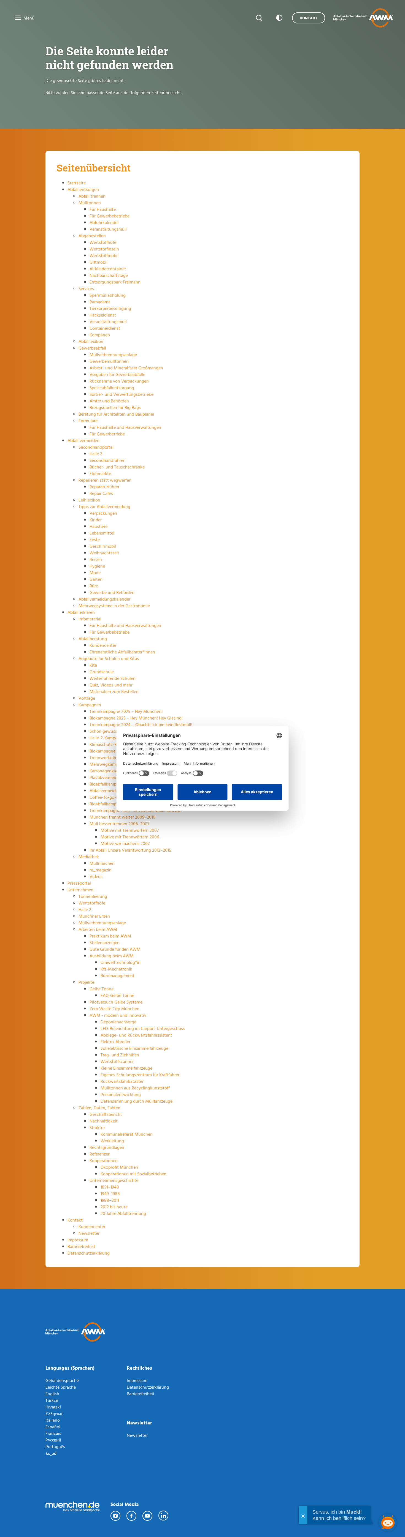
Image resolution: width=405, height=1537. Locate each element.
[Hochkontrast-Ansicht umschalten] (278, 17)
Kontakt (308, 18)
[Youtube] (147, 1516)
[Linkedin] (163, 1516)
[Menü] (16, 18)
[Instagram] (115, 1516)
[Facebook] (131, 1516)
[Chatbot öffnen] (388, 1522)
